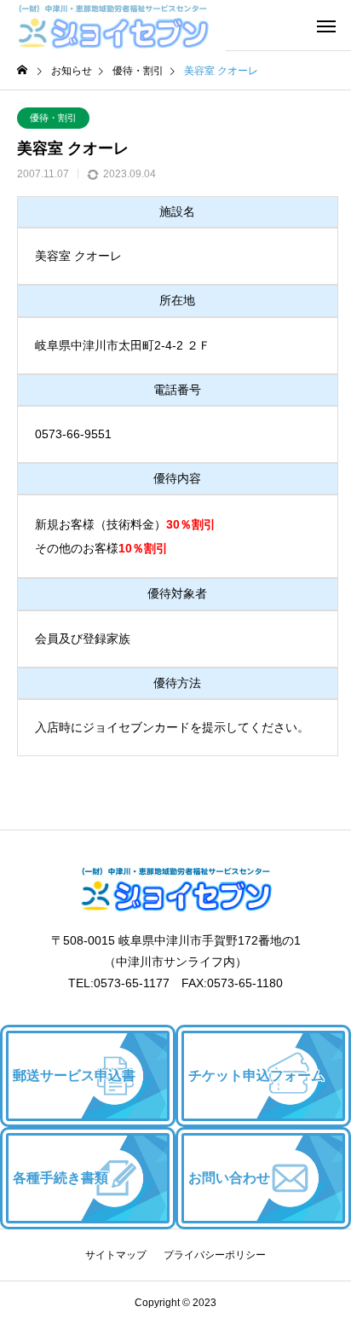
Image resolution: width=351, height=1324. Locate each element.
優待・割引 (53, 118)
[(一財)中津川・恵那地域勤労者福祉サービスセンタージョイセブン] (113, 25)
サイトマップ (116, 1255)
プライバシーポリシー (215, 1255)
